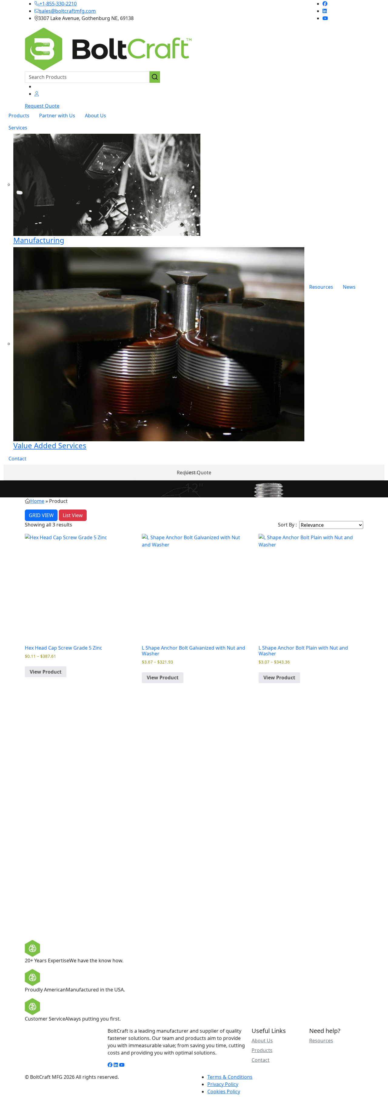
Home (37, 501)
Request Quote (42, 106)
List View (73, 515)
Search (154, 77)
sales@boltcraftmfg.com (67, 11)
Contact (17, 458)
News (349, 287)
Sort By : (287, 524)
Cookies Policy (223, 1091)
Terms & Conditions (230, 1077)
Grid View (41, 515)
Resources (321, 287)
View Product (46, 671)
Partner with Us (57, 115)
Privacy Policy (222, 1084)
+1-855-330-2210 (58, 3)
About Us (95, 115)
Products (18, 115)
